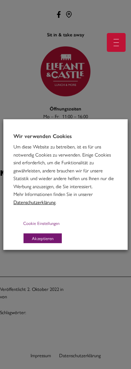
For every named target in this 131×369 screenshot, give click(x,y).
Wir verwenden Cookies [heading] (42, 136)
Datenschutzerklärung (34, 201)
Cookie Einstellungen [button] (41, 223)
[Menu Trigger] (116, 42)
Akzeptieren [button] (42, 238)
